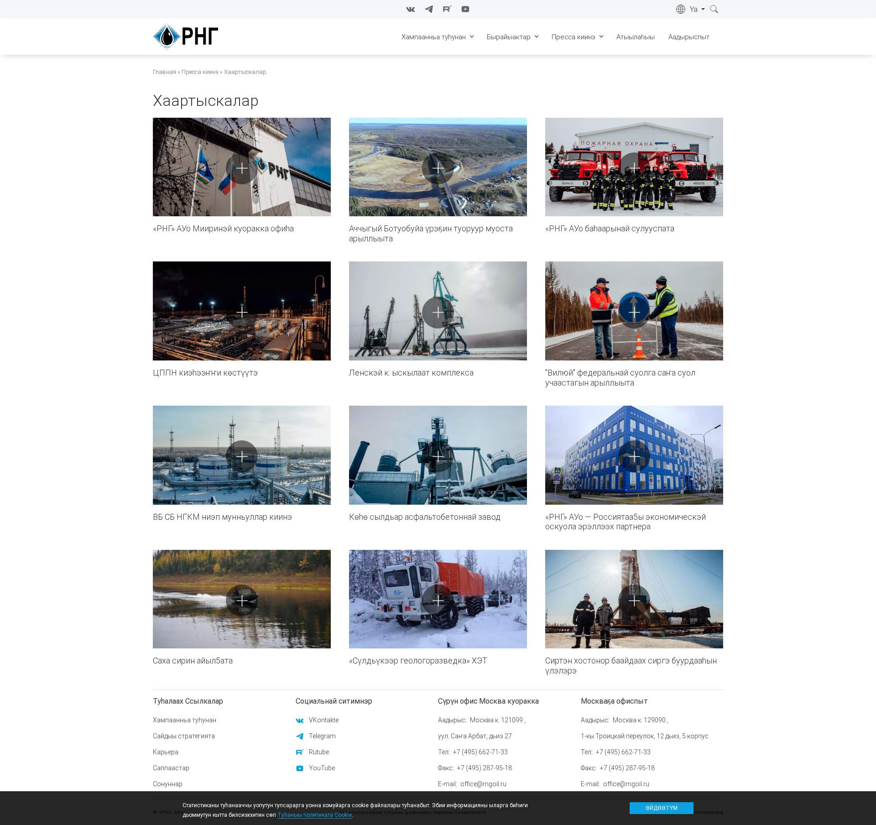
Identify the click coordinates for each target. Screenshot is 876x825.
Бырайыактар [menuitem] (509, 36)
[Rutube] (447, 9)
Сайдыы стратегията (184, 736)
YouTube (322, 768)
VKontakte (324, 720)
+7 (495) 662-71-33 (480, 752)
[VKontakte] (410, 9)
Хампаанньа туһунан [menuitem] (434, 36)
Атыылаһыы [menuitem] (635, 36)
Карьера (165, 752)
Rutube (319, 752)
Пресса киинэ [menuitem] (573, 36)
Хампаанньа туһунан (184, 720)
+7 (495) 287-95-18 (484, 768)
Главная (164, 72)
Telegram (322, 736)
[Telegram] (428, 9)
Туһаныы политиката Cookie (314, 814)
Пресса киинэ (200, 72)
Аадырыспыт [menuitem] (688, 36)
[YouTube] (465, 9)
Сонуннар (167, 784)
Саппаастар (171, 768)
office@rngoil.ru (483, 784)
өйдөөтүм (662, 807)
